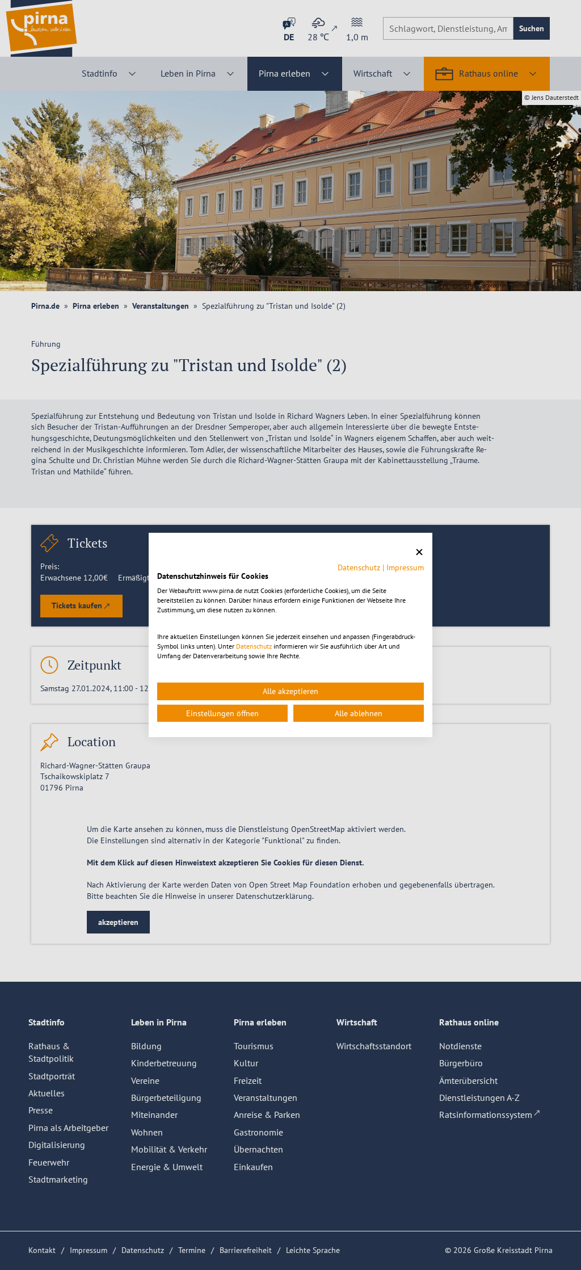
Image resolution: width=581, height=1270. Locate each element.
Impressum (405, 567)
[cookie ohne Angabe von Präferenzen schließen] (419, 552)
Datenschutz (359, 567)
